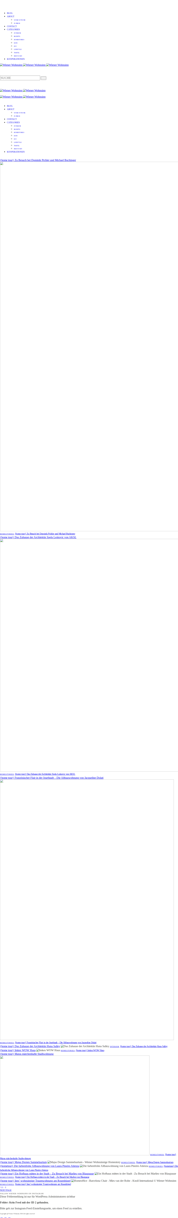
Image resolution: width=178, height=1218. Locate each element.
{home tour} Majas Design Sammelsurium (23, 1162)
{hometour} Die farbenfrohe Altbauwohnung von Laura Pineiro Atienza (39, 1165)
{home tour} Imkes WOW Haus (18, 1050)
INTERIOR (17, 33)
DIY (15, 46)
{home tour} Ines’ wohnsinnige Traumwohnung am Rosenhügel (35, 1180)
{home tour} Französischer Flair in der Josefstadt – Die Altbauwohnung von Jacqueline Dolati (51, 777)
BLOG (10, 13)
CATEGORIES (13, 29)
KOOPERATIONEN (16, 59)
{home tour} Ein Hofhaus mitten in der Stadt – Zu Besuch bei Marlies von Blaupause (47, 1173)
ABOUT (10, 16)
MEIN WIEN (18, 56)
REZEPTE (17, 36)
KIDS (15, 43)
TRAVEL (17, 53)
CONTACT (12, 26)
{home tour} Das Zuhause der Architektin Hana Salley (30, 1046)
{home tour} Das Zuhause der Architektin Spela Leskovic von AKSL (38, 537)
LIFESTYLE (18, 49)
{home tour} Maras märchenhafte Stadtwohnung (27, 1053)
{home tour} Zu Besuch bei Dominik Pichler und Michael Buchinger (38, 160)
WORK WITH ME (19, 20)
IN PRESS (17, 23)
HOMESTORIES (19, 39)
